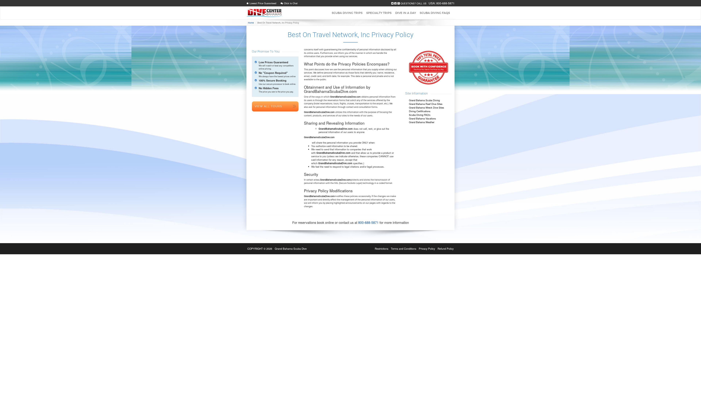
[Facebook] (395, 3)
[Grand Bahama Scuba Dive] (264, 13)
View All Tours (268, 106)
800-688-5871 (445, 3)
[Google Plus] (398, 3)
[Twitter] (392, 3)
